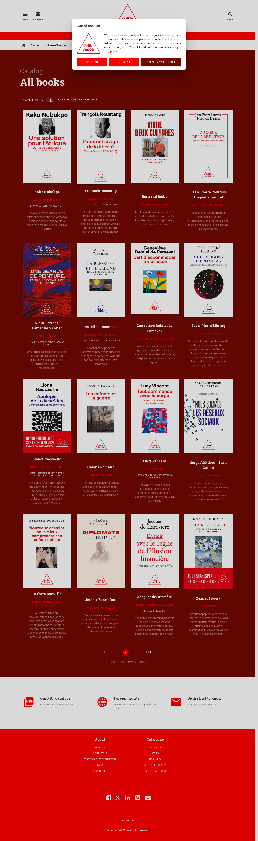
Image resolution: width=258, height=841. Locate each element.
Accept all (92, 62)
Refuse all (124, 62)
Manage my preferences (161, 62)
